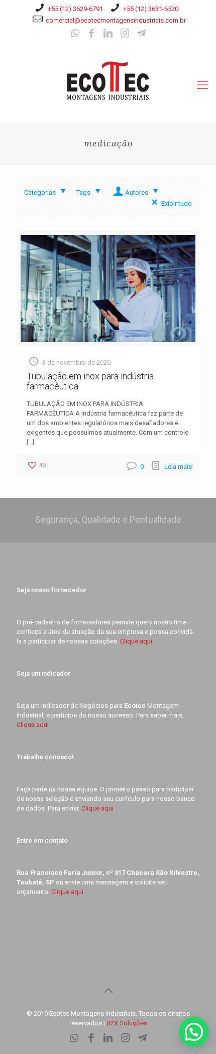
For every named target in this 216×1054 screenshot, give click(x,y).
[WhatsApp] (75, 34)
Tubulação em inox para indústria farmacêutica (90, 381)
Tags (83, 192)
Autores (136, 192)
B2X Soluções (126, 1023)
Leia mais (178, 466)
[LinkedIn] (108, 34)
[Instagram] (125, 34)
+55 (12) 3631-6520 (150, 9)
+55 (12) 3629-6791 (75, 9)
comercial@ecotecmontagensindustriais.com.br (116, 20)
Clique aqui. (137, 641)
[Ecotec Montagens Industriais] (108, 80)
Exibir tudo (176, 203)
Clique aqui (97, 808)
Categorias (40, 192)
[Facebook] (91, 34)
